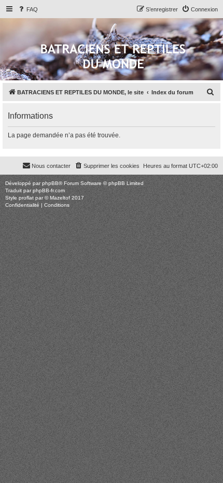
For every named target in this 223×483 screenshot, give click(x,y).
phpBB (50, 183)
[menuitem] (27, 9)
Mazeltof (60, 198)
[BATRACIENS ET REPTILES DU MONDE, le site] (113, 57)
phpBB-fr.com (49, 190)
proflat (26, 198)
